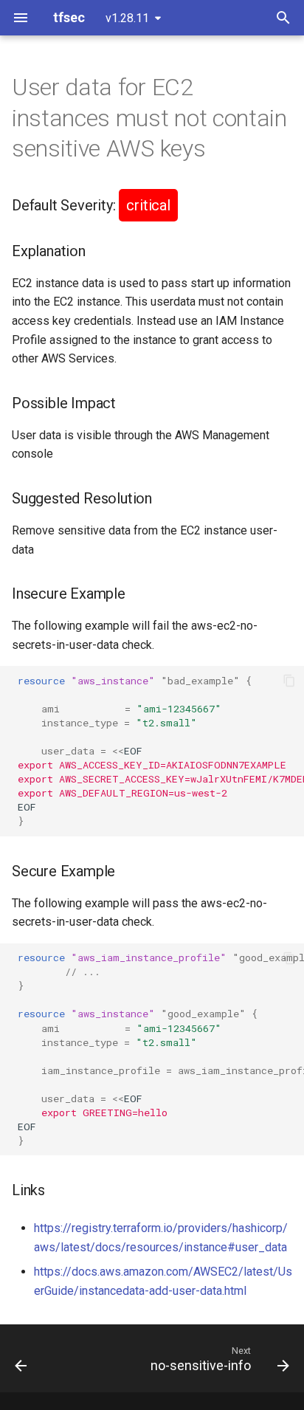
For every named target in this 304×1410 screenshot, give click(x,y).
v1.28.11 (127, 18)
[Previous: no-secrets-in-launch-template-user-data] (21, 1358)
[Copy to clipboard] (289, 680)
